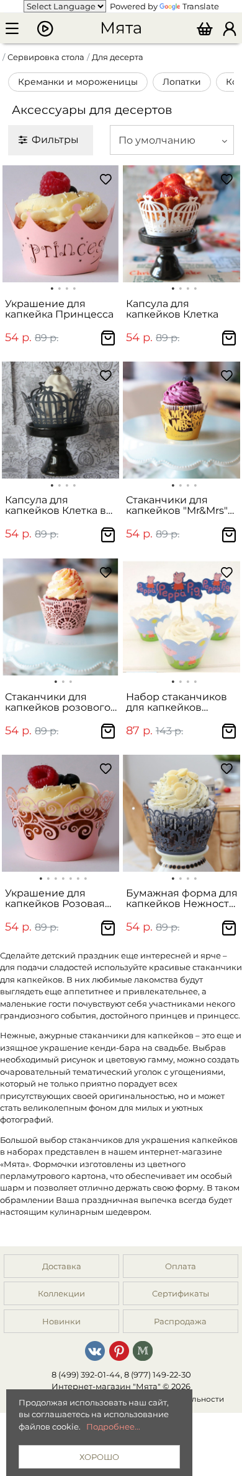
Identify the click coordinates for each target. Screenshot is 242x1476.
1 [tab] (52, 287)
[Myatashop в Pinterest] (119, 1350)
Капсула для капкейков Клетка (172, 309)
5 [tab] (71, 877)
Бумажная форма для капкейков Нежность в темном (182, 898)
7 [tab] (85, 877)
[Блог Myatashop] (143, 1350)
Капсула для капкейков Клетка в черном (55, 505)
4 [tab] (74, 287)
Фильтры (55, 139)
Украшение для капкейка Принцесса (59, 309)
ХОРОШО (99, 1457)
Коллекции (61, 1293)
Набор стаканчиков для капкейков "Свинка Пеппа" (176, 702)
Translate (200, 6)
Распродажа (180, 1321)
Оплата (180, 1266)
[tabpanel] (60, 223)
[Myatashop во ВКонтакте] (95, 1350)
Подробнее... (113, 1426)
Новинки (61, 1321)
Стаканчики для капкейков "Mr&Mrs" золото (177, 505)
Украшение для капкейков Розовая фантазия (55, 898)
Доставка (61, 1266)
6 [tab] (78, 877)
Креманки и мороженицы (78, 81)
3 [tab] (67, 287)
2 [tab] (59, 287)
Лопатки (182, 81)
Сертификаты (180, 1293)
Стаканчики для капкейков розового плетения (57, 702)
